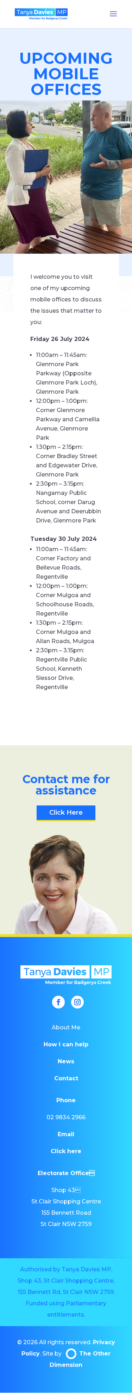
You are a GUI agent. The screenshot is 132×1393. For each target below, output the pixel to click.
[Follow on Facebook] (58, 1002)
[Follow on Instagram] (77, 1002)
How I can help (66, 1044)
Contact (66, 1078)
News (66, 1061)
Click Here (66, 812)
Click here (66, 1151)
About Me (66, 1027)
